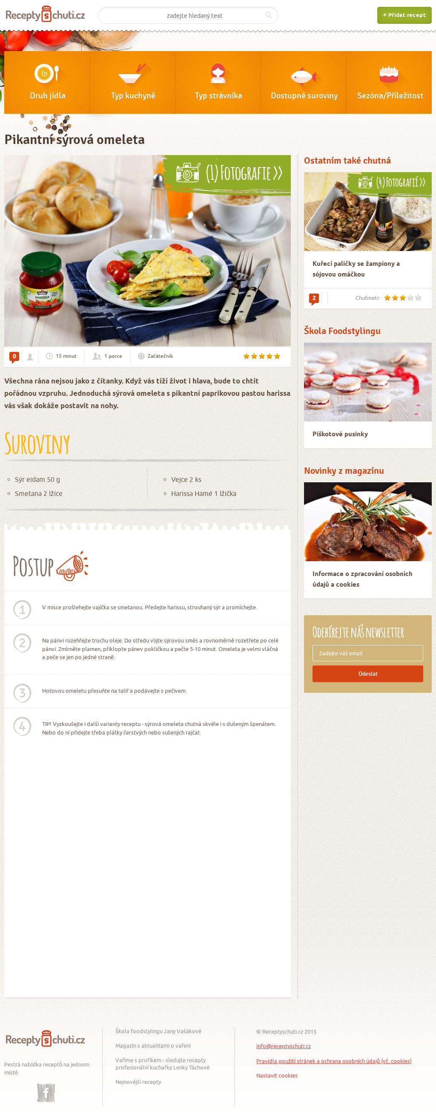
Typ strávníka (218, 96)
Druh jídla (48, 96)
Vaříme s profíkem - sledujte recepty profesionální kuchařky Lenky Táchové (162, 1064)
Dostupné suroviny (304, 96)
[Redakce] (30, 356)
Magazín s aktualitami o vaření (153, 1045)
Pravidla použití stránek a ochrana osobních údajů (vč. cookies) (334, 1060)
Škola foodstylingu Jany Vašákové (158, 1031)
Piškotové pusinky (340, 434)
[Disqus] (147, 876)
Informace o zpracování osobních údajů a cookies (363, 579)
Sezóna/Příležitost (390, 96)
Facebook (46, 1086)
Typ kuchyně (133, 96)
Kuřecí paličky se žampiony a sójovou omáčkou (356, 269)
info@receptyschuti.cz (283, 1046)
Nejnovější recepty (138, 1081)
